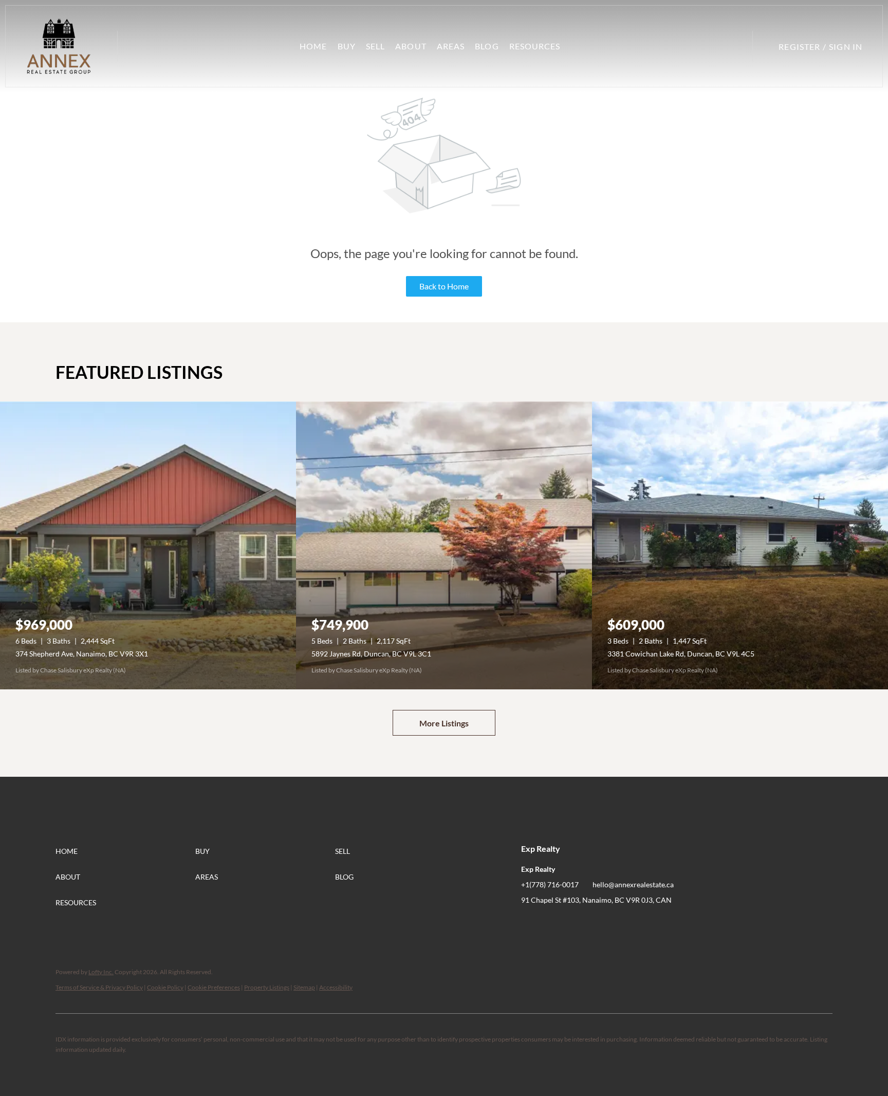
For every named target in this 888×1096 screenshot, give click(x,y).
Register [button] (799, 46)
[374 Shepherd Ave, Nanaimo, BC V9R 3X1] (148, 545)
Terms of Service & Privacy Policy (99, 987)
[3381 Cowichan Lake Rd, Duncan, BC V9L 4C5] (740, 545)
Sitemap (304, 987)
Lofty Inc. (101, 972)
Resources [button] (535, 46)
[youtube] (570, 923)
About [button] (411, 46)
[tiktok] (590, 923)
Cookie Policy (165, 987)
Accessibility (336, 987)
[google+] (611, 923)
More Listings (444, 723)
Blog (486, 46)
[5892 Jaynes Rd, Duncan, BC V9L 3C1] (444, 545)
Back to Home (444, 286)
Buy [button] (347, 46)
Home (313, 46)
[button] (58, 46)
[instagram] (549, 923)
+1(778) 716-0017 (550, 884)
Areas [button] (451, 46)
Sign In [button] (845, 46)
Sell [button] (375, 46)
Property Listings (266, 987)
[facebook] (528, 923)
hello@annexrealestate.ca (633, 884)
